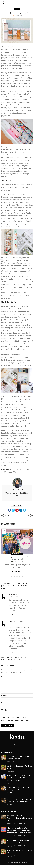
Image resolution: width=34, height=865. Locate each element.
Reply (11, 615)
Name (4, 696)
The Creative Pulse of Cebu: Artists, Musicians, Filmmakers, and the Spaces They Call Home (19, 830)
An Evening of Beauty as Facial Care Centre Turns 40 (17, 558)
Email (3, 703)
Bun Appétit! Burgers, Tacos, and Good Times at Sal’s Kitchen (19, 800)
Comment (5, 677)
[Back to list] (17, 515)
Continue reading (17, 571)
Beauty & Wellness (17, 553)
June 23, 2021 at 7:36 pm (14, 624)
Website (4, 710)
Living (17, 9)
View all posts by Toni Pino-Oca (17, 494)
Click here (5, 469)
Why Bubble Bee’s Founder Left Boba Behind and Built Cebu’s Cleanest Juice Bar (19, 777)
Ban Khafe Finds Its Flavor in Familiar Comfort (18, 757)
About (12, 745)
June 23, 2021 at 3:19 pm (14, 596)
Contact (21, 745)
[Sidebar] (2, 261)
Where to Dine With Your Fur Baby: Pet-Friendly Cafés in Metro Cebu (19, 818)
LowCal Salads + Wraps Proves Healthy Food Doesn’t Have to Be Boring (19, 789)
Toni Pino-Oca (17, 505)
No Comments (19, 823)
